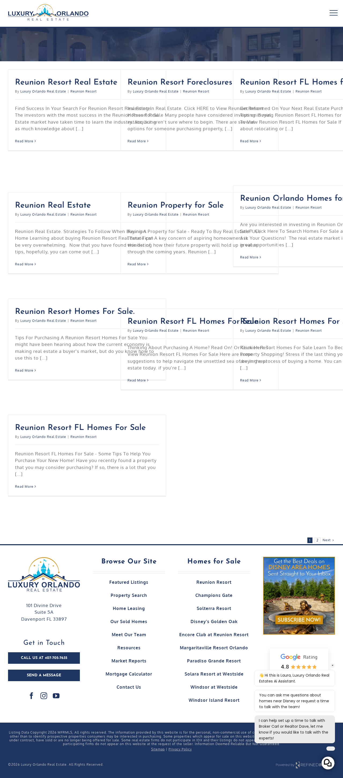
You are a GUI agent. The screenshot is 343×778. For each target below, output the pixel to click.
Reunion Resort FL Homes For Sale (193, 322)
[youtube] (56, 695)
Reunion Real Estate (53, 205)
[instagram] (43, 695)
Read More (24, 141)
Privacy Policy (180, 749)
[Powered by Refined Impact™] (305, 765)
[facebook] (31, 695)
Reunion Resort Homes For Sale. (75, 312)
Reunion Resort (83, 91)
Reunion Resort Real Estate (66, 82)
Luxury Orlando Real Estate (43, 91)
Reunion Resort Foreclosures (180, 82)
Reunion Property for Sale (176, 205)
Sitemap (158, 749)
